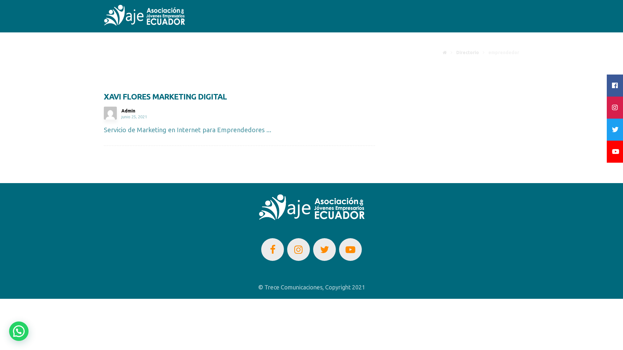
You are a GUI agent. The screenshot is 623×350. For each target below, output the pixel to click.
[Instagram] (298, 249)
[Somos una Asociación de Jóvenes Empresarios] (144, 15)
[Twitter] (324, 249)
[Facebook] (272, 249)
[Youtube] (350, 249)
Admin (128, 111)
